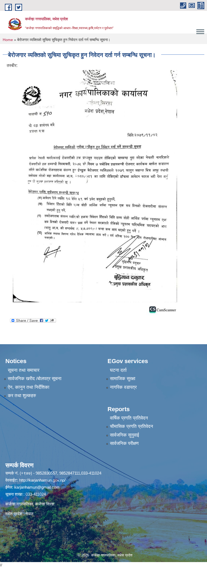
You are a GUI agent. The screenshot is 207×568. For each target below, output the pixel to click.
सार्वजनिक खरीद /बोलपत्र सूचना (34, 378)
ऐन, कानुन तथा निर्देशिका (28, 387)
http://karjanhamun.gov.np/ (42, 480)
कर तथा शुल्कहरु (22, 395)
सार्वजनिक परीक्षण (124, 443)
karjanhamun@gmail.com (37, 487)
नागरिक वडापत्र (123, 387)
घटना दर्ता (118, 370)
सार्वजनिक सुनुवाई (124, 435)
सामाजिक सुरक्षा (122, 378)
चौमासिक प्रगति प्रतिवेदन (131, 426)
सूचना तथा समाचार (23, 370)
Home (8, 40)
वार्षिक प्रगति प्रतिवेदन (129, 418)
